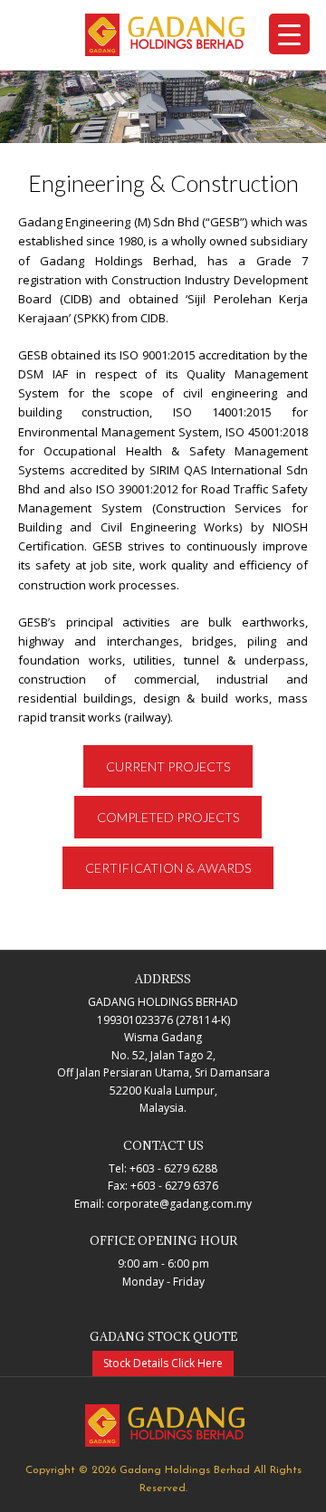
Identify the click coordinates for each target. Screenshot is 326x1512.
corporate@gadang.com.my (179, 1203)
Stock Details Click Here (163, 1363)
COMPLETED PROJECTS (168, 817)
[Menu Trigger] (289, 34)
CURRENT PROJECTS (168, 766)
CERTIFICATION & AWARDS (168, 868)
